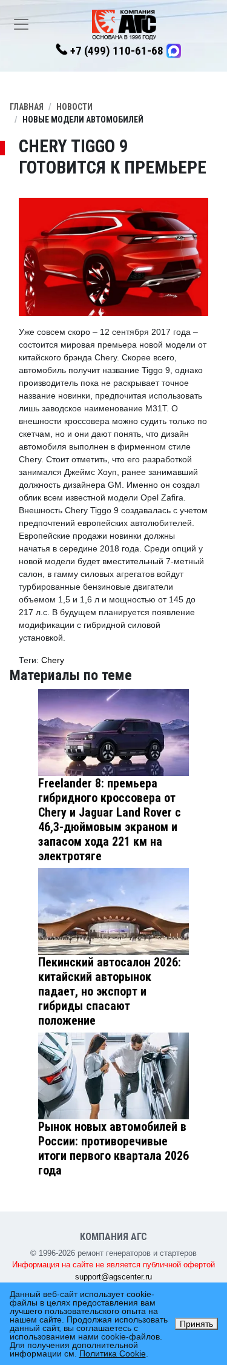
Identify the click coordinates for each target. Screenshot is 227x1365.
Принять (196, 1324)
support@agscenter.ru (113, 1276)
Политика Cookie (112, 1353)
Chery (52, 660)
